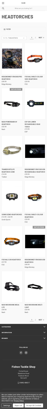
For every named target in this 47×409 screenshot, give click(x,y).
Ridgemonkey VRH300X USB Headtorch (35, 261)
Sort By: (5, 38)
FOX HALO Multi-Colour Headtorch (34, 216)
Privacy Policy (19, 401)
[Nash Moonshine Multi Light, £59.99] (35, 286)
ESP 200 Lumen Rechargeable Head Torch (32, 124)
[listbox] (17, 38)
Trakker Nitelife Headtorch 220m (8, 170)
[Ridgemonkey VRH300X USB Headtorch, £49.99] (35, 241)
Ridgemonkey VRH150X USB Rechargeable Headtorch (35, 170)
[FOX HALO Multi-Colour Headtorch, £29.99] (35, 196)
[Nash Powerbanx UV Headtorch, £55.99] (12, 103)
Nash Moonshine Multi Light (33, 306)
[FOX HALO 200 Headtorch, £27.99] (12, 241)
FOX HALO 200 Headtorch (11, 260)
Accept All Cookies (33, 405)
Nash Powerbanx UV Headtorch (9, 123)
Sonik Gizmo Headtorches (12, 215)
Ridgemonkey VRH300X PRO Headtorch (12, 78)
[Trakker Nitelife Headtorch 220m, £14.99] (12, 151)
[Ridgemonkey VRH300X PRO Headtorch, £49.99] (12, 58)
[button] (23, 29)
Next (41, 38)
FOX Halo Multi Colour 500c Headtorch (34, 78)
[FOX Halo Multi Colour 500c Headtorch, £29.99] (35, 58)
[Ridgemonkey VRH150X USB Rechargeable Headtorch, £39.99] (35, 151)
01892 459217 (25, 383)
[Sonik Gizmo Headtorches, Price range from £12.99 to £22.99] (12, 196)
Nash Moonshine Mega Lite (10, 306)
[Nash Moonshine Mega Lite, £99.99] (12, 286)
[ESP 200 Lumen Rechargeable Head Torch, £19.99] (35, 103)
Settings (6, 405)
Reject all (18, 405)
